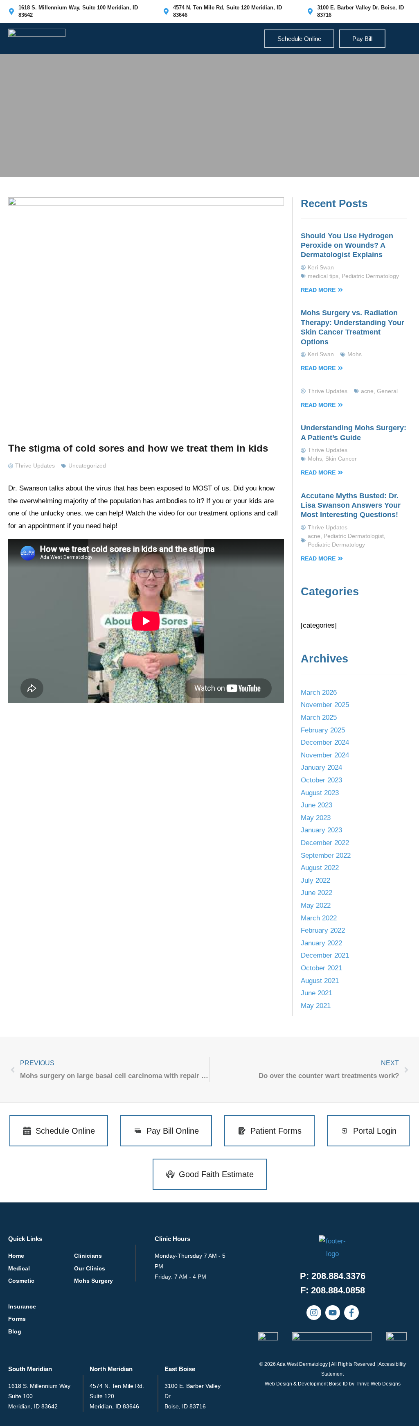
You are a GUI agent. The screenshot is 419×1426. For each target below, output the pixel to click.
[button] (332, 1290)
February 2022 (323, 930)
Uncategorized (87, 465)
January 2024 (321, 767)
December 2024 (325, 742)
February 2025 (323, 730)
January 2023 (321, 830)
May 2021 (316, 1006)
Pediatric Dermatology (370, 276)
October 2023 (321, 780)
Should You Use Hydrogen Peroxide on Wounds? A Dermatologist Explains (347, 245)
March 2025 (319, 717)
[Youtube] (332, 1312)
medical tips (323, 276)
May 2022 (316, 905)
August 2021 (320, 981)
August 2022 (320, 868)
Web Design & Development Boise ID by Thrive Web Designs (333, 1384)
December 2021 (325, 955)
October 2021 (321, 968)
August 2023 (320, 793)
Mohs (354, 354)
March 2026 (319, 692)
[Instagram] (313, 1312)
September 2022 (326, 855)
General (387, 391)
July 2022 (315, 880)
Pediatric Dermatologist (354, 536)
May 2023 (316, 818)
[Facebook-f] (351, 1312)
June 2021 (316, 993)
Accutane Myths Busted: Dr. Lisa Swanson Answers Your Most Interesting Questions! (351, 505)
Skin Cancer (341, 458)
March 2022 (319, 918)
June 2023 (316, 805)
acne (367, 391)
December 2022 (325, 843)
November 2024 (325, 755)
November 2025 (325, 705)
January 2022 (321, 943)
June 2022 (316, 893)
